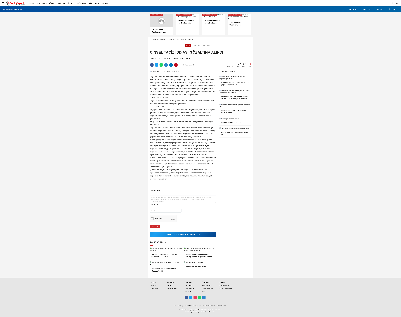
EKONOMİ (170, 282)
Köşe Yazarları (189, 288)
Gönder (155, 227)
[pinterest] (176, 65)
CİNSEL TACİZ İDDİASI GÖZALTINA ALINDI (180, 40)
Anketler (222, 282)
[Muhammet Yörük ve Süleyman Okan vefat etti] (166, 263)
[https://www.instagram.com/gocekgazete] (195, 297)
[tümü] (111, 3)
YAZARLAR (61, 3)
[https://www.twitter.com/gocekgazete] (190, 297)
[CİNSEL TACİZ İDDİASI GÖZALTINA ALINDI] (165, 71)
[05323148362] (199, 297)
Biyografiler (188, 292)
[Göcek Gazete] (16, 3)
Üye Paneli (392, 9)
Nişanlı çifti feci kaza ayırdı (196, 267)
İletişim (201, 306)
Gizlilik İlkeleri (221, 306)
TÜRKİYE (52, 3)
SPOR (169, 285)
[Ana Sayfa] (151, 40)
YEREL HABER (42, 3)
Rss (175, 306)
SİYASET (70, 3)
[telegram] (166, 65)
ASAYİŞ (162, 40)
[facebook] (152, 65)
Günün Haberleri (207, 288)
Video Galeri (353, 9)
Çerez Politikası (210, 306)
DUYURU (105, 3)
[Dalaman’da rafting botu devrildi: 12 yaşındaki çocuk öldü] (166, 249)
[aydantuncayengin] (204, 297)
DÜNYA (153, 282)
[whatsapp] (161, 65)
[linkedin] (171, 65)
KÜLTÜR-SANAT (81, 3)
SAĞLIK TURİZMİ (93, 3)
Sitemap (180, 306)
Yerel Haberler (207, 285)
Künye (196, 306)
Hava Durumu (224, 285)
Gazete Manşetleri (226, 288)
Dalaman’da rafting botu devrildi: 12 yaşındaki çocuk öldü (166, 256)
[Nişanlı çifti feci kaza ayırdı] (200, 262)
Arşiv (203, 292)
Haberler (155, 40)
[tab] (156, 191)
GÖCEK (31, 3)
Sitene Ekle (188, 306)
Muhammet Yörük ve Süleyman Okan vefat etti (164, 270)
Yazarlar (380, 9)
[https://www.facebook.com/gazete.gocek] (186, 297)
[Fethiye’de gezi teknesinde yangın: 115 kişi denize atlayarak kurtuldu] (200, 249)
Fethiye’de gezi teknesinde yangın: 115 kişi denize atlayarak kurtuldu (199, 256)
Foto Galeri (367, 9)
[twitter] (156, 65)
